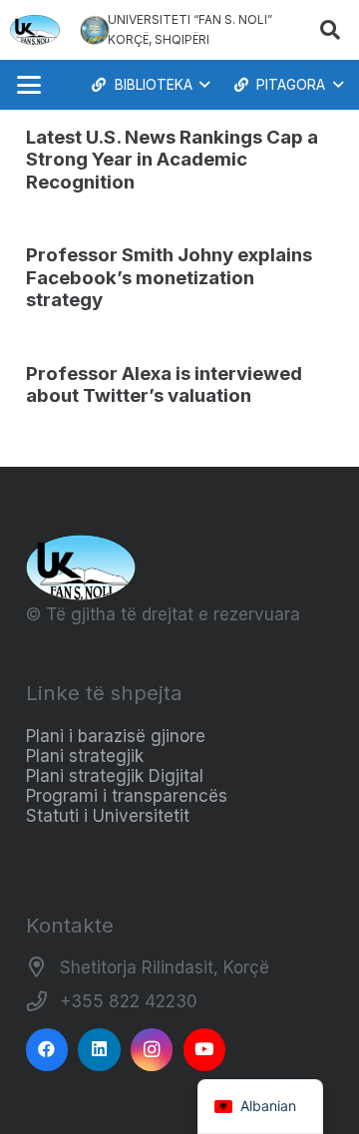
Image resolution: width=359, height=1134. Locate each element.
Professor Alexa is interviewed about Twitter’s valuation (164, 384)
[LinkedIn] (99, 1049)
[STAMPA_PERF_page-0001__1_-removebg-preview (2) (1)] (95, 30)
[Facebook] (47, 1049)
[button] (330, 30)
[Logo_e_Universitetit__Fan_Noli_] (35, 30)
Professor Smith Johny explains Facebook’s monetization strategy (169, 277)
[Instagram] (152, 1049)
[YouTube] (204, 1049)
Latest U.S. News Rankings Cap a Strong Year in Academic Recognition (172, 159)
